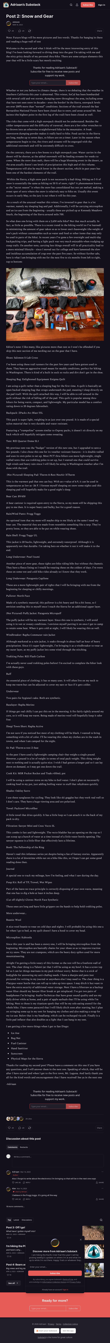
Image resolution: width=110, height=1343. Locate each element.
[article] (55, 1233)
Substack (42, 1337)
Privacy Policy (75, 1282)
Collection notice (70, 1324)
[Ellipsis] (102, 1172)
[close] (81, 1240)
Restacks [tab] (24, 1147)
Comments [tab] (12, 1147)
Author (15, 1175)
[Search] (71, 4)
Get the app (68, 1330)
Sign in (101, 4)
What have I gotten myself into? (21, 1231)
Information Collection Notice (54, 1282)
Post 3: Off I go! (15, 1227)
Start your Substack (48, 1330)
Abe (14, 1188)
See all (11, 1283)
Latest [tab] (16, 1220)
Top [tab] (9, 1220)
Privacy (51, 1324)
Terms (58, 1324)
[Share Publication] (77, 4)
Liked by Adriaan (21, 1192)
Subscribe (88, 4)
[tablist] (17, 1147)
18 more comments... (15, 1206)
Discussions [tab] (27, 1220)
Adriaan (16, 22)
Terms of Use (68, 1279)
